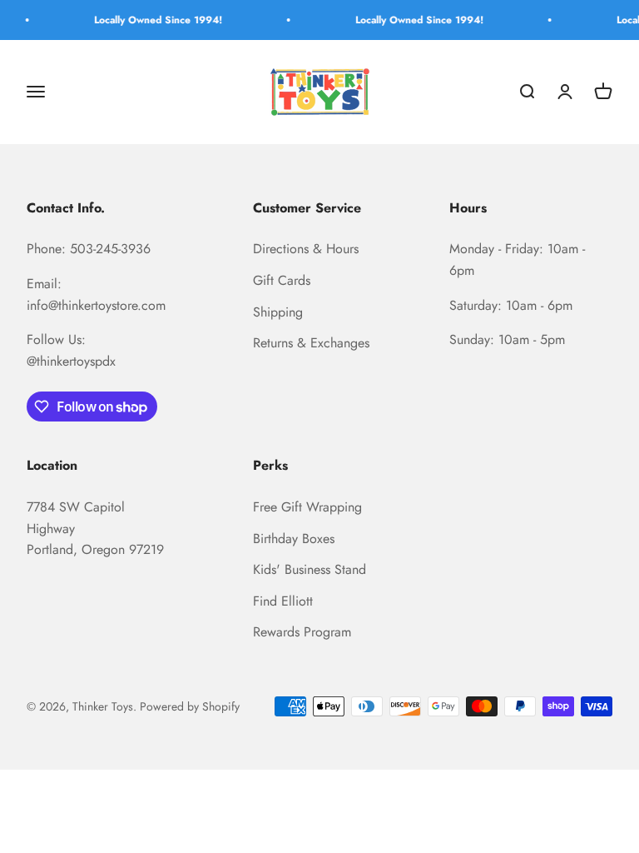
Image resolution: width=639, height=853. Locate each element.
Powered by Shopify (190, 706)
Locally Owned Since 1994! (152, 19)
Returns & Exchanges (311, 342)
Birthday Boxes (293, 538)
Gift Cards (281, 280)
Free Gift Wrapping (307, 506)
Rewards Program (302, 631)
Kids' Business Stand (309, 569)
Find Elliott (283, 601)
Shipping (278, 312)
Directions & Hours (306, 248)
